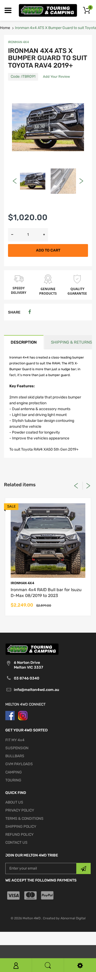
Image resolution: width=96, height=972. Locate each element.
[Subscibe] (83, 868)
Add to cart (48, 250)
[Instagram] (22, 715)
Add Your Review (56, 77)
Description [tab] (24, 342)
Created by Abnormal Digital (64, 918)
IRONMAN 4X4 (18, 42)
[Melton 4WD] (48, 10)
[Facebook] (29, 312)
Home (5, 28)
